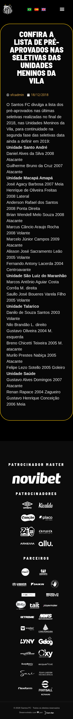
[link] (12, 9)
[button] (62, 9)
